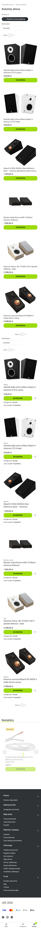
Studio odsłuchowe (10, 865)
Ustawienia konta (9, 822)
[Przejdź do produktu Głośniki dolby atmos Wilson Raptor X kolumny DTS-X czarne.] (20, 54)
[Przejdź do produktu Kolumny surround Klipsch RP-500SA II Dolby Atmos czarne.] (20, 300)
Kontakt (6, 825)
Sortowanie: (6, 24)
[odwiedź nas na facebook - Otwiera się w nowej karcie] (3, 917)
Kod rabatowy (8, 856)
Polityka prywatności (10, 850)
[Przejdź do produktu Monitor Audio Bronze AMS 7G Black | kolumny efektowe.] (20, 201)
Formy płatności (9, 837)
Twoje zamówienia (9, 819)
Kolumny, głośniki (21, 4)
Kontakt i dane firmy (10, 881)
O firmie (6, 887)
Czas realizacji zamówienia (12, 840)
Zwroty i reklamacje (10, 862)
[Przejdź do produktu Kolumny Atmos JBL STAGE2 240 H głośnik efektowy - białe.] (20, 250)
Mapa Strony (7, 859)
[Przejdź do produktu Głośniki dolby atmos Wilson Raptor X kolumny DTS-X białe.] (20, 103)
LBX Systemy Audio (7, 4)
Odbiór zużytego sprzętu (11, 868)
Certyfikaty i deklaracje (11, 871)
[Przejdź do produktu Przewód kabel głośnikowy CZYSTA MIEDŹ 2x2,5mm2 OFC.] (20, 741)
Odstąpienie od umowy (11, 809)
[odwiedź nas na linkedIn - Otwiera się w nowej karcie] (11, 917)
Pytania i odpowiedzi (10, 800)
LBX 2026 (7, 902)
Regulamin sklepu (9, 853)
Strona (5, 35)
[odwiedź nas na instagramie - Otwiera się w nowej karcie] (7, 917)
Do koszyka (20, 80)
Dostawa (6, 834)
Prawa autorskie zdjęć (10, 890)
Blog (5, 884)
